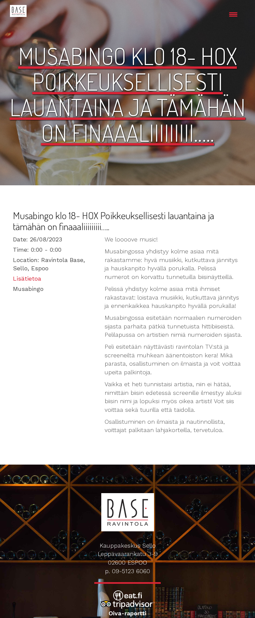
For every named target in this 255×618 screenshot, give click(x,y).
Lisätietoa (27, 278)
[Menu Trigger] (233, 14)
